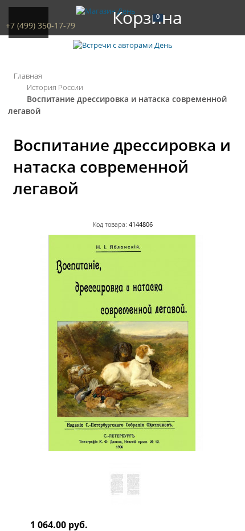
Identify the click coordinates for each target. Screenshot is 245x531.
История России (55, 87)
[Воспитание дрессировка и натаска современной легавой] (122, 448)
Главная (28, 76)
